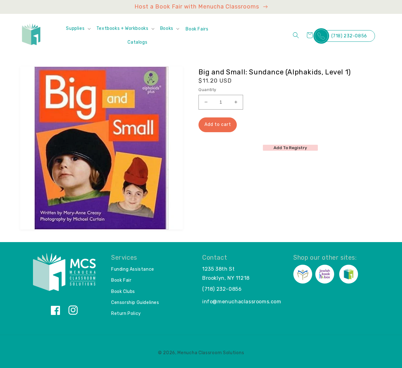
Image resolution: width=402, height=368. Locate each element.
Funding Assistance (132, 269)
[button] (78, 29)
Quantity (207, 89)
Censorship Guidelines (135, 302)
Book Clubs (123, 291)
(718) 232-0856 (349, 36)
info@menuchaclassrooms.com (241, 302)
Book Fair (121, 280)
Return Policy (126, 313)
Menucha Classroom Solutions (210, 352)
